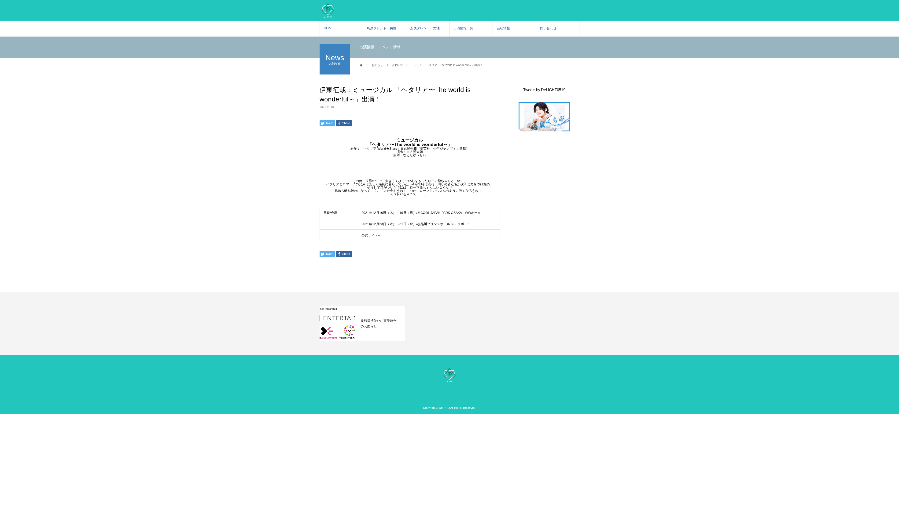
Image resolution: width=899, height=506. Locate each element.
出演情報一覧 (463, 28)
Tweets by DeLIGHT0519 (544, 90)
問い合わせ (548, 28)
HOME (329, 28)
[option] (362, 323)
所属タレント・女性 (425, 28)
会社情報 (503, 28)
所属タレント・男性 (381, 28)
